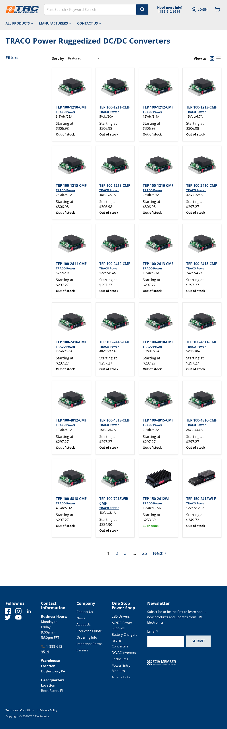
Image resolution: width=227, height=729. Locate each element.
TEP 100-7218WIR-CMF (114, 501)
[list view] (218, 58)
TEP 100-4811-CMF (201, 342)
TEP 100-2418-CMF (114, 342)
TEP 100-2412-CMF (114, 263)
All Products (18, 23)
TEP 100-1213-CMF (201, 107)
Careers (82, 650)
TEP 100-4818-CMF (71, 498)
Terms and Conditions (20, 710)
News (80, 618)
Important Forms (89, 643)
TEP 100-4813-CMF (114, 420)
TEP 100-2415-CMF (201, 263)
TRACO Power (65, 112)
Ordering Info (86, 637)
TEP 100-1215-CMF (71, 185)
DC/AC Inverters (124, 652)
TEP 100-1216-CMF (158, 185)
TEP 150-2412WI (156, 498)
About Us (83, 624)
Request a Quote (89, 631)
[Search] (142, 9)
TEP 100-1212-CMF (158, 107)
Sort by (58, 58)
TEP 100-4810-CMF (158, 342)
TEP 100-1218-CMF (114, 185)
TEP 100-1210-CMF (71, 107)
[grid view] (212, 58)
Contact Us (88, 23)
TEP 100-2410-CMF (201, 185)
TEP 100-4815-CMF (158, 420)
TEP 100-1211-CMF (114, 107)
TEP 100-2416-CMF (71, 342)
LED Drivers (121, 616)
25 (144, 553)
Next (158, 553)
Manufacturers (54, 23)
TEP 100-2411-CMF (71, 263)
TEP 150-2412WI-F (201, 498)
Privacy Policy (48, 710)
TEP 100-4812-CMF (71, 420)
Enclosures (120, 659)
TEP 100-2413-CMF (158, 263)
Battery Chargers (124, 634)
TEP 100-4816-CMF (201, 420)
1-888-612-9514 (168, 11)
